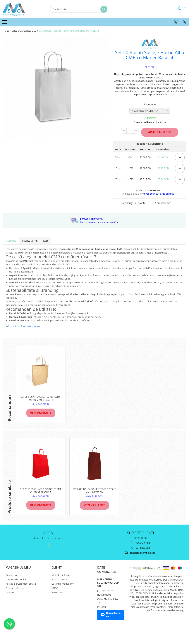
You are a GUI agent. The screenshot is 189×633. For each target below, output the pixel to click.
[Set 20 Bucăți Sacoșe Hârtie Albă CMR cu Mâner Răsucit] (55, 86)
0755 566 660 (142, 543)
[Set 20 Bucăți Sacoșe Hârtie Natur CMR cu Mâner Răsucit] (41, 371)
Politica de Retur (60, 579)
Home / (7, 30)
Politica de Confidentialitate (21, 583)
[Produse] (5, 23)
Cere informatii (163, 203)
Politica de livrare (15, 588)
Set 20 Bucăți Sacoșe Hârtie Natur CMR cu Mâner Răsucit (40, 398)
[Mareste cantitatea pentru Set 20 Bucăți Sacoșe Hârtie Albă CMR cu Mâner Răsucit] (136, 131)
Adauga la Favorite (135, 203)
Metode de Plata (60, 575)
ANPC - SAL (57, 592)
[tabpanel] (55, 86)
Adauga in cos (159, 132)
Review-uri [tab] (29, 240)
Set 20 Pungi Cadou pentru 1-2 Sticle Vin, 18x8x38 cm (94, 491)
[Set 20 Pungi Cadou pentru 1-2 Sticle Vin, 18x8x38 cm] (94, 464)
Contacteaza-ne (113, 615)
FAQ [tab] (45, 240)
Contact (10, 592)
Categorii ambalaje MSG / (24, 30)
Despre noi (11, 575)
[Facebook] (48, 545)
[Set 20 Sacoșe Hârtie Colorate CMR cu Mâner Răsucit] (41, 464)
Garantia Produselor (62, 583)
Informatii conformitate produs (23, 326)
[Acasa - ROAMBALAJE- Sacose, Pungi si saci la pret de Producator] (21, 9)
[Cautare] (103, 9)
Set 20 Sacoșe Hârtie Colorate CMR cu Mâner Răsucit (40, 491)
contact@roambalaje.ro (142, 552)
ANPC (54, 588)
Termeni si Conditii (16, 579)
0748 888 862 (142, 547)
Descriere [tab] (11, 240)
